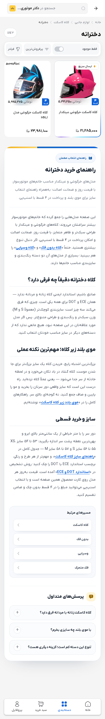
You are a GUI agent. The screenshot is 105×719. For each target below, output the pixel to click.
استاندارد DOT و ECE (73, 472)
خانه (98, 22)
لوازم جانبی (82, 22)
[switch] (75, 49)
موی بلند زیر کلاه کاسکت (59, 402)
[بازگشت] (96, 8)
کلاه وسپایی (25, 247)
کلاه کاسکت (61, 22)
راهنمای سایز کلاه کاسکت (74, 456)
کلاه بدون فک (51, 247)
